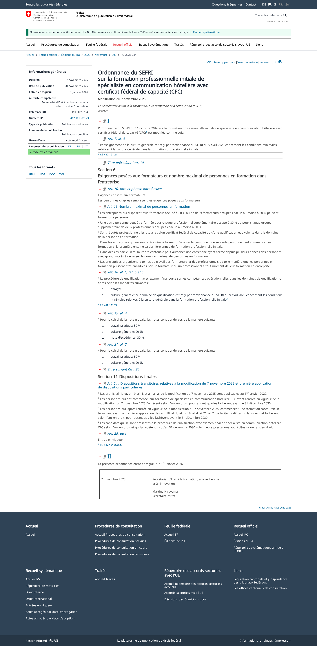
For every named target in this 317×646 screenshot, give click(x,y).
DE (264, 4)
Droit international (39, 599)
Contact (250, 4)
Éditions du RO (70, 54)
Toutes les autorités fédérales (46, 4)
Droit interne (35, 592)
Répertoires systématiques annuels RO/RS (258, 549)
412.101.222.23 (79, 118)
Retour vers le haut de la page (272, 507)
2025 (87, 54)
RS (109, 154)
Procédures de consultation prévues (120, 541)
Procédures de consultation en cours (121, 547)
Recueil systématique (206, 32)
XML (61, 174)
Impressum (283, 640)
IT (275, 4)
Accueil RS (33, 579)
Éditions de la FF (175, 541)
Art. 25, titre (117, 433)
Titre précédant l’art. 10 (125, 162)
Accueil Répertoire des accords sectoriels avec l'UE (193, 585)
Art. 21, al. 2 (117, 344)
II (109, 456)
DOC (52, 174)
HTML (32, 174)
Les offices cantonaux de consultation (260, 588)
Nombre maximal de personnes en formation (149, 206)
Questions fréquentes (227, 4)
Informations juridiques (256, 640)
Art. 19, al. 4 (117, 313)
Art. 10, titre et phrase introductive (134, 188)
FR (270, 4)
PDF (42, 174)
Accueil (30, 54)
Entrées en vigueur (39, 605)
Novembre (101, 54)
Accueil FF (171, 534)
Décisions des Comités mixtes (185, 599)
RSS (54, 640)
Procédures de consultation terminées (122, 554)
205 (114, 54)
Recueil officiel (48, 54)
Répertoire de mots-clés (42, 586)
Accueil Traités (105, 579)
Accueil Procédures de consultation (120, 534)
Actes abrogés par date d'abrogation (51, 612)
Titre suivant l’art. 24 (123, 369)
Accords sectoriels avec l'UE (183, 592)
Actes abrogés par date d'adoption (50, 618)
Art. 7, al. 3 (116, 138)
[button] (60, 44)
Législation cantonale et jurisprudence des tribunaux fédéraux (260, 580)
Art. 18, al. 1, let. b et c (125, 272)
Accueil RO (241, 534)
